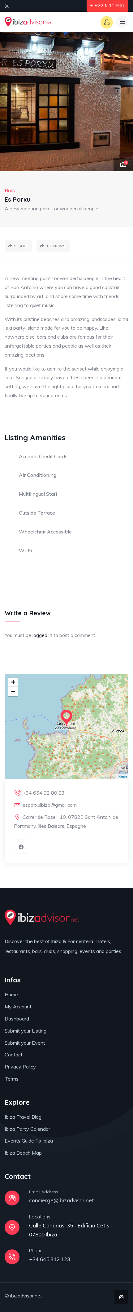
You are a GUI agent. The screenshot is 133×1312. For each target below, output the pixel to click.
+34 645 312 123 (49, 1259)
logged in (42, 635)
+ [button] (13, 682)
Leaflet (122, 776)
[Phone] (12, 1256)
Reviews (56, 246)
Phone (36, 1250)
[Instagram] (7, 5)
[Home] (28, 22)
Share (21, 246)
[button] (122, 102)
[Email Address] (12, 1198)
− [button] (13, 691)
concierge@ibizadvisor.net (61, 1200)
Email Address (43, 1192)
